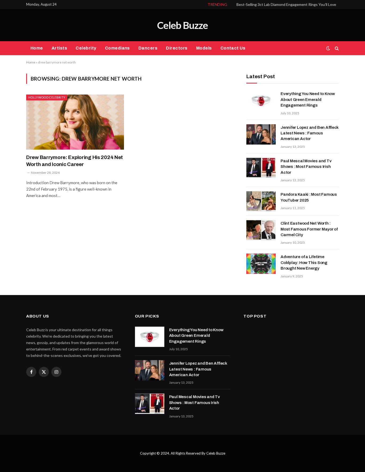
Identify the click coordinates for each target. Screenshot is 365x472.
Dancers (147, 48)
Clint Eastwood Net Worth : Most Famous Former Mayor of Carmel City (309, 229)
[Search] (336, 48)
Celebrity (86, 48)
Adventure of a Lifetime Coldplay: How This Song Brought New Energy (304, 262)
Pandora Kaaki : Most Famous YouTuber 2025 (309, 197)
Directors (176, 48)
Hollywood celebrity (46, 97)
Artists (59, 48)
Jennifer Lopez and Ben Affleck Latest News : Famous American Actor (310, 133)
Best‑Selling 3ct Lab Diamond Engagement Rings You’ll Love (286, 4)
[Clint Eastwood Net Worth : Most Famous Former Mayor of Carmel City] (261, 230)
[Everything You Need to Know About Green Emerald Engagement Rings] (261, 100)
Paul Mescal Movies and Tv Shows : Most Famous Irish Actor (306, 167)
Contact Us (233, 48)
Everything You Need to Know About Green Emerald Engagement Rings (308, 99)
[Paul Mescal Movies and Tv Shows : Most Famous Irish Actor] (261, 168)
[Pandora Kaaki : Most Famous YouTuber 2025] (261, 201)
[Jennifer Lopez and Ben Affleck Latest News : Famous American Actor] (261, 134)
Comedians (117, 48)
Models (204, 48)
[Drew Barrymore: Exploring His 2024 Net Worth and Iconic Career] (75, 122)
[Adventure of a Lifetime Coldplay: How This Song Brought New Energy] (261, 264)
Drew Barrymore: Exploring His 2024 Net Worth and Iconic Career (74, 160)
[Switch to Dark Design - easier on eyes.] (328, 48)
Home (36, 48)
